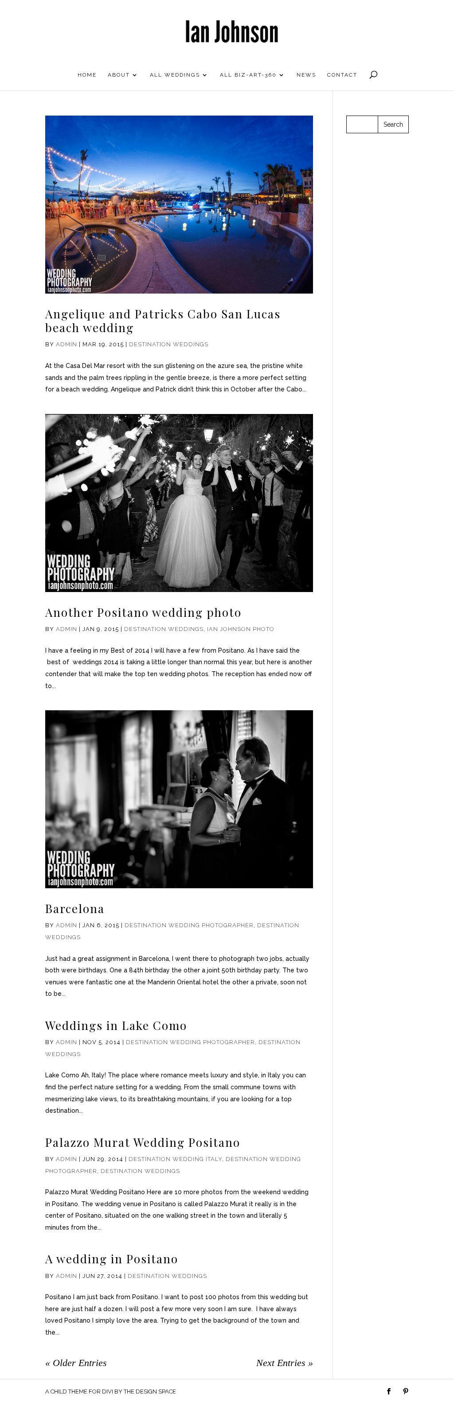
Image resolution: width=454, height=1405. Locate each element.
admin (66, 344)
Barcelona (75, 908)
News (306, 75)
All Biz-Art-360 (248, 75)
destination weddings (168, 344)
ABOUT (119, 75)
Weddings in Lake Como (116, 1025)
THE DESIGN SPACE (150, 1391)
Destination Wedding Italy (175, 1159)
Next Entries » (284, 1362)
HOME (87, 75)
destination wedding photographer (189, 925)
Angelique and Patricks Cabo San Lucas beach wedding (163, 320)
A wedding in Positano (111, 1258)
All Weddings (175, 75)
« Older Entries (76, 1362)
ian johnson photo (240, 629)
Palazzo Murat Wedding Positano (142, 1142)
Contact (342, 75)
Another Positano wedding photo (143, 612)
